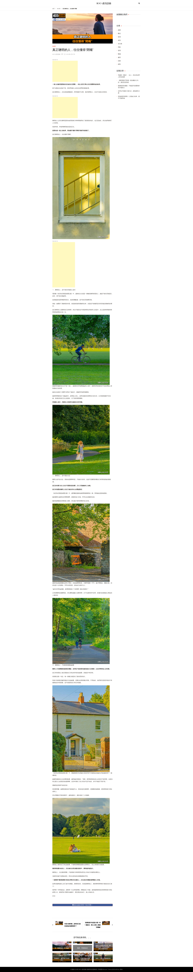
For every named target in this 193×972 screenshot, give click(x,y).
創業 (119, 30)
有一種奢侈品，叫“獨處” (62, 948)
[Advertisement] (65, 71)
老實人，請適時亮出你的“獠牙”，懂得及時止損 (82, 959)
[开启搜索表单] (139, 3)
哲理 (119, 37)
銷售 (119, 64)
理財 (119, 47)
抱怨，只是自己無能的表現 (103, 959)
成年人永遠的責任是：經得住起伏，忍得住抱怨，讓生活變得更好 (103, 947)
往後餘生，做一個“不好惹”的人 (62, 959)
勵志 (119, 33)
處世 (119, 57)
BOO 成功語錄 (104, 3)
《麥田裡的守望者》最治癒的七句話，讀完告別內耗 (128, 81)
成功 (119, 40)
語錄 (119, 61)
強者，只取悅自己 (82, 948)
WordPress (116, 969)
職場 (119, 54)
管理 (119, 50)
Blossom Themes (107, 969)
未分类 (54, 46)
